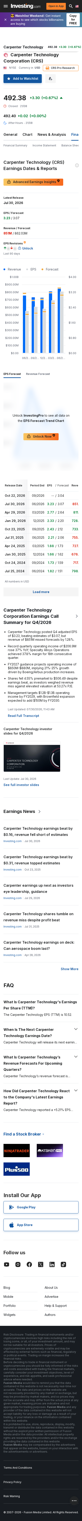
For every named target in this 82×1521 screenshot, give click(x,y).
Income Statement (44, 145)
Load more (41, 592)
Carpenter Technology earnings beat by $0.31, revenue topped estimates (38, 860)
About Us (51, 1287)
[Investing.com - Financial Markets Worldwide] (25, 6)
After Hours (15, 123)
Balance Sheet (70, 145)
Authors (50, 1315)
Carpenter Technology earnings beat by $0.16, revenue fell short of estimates (38, 831)
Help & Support (56, 1305)
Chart (27, 134)
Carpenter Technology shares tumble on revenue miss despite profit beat (38, 917)
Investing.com (12, 841)
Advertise (51, 1296)
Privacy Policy (12, 1482)
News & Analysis (52, 134)
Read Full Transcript (23, 716)
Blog (6, 1287)
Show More (70, 969)
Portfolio (9, 1305)
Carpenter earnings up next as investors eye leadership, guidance (38, 888)
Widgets (9, 1315)
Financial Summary (15, 145)
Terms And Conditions (17, 1467)
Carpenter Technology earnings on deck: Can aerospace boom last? (38, 945)
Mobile (8, 1296)
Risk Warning (11, 1496)
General (10, 134)
